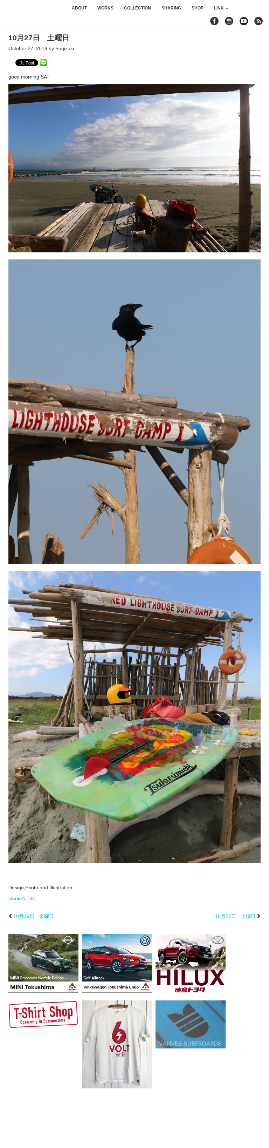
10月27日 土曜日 (235, 916)
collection (137, 8)
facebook (214, 21)
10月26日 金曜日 (33, 916)
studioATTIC (22, 898)
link (219, 8)
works (105, 8)
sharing (171, 8)
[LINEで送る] (43, 62)
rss (259, 21)
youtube (244, 21)
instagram (229, 21)
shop (198, 8)
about (79, 8)
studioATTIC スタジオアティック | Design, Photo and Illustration (33, 7)
